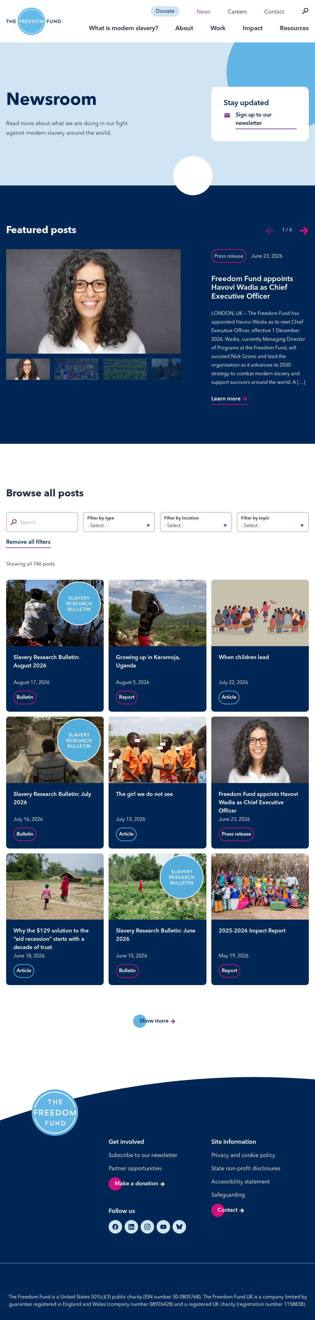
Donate (165, 11)
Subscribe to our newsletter (143, 1155)
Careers (237, 11)
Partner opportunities (135, 1168)
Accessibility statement (240, 1181)
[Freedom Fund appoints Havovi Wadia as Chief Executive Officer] (93, 301)
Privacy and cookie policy (243, 1155)
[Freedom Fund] (33, 21)
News (203, 11)
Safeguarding (228, 1194)
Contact (274, 11)
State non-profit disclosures (245, 1168)
